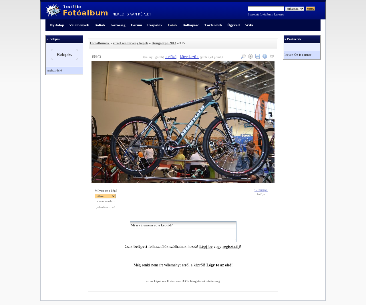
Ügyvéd (233, 25)
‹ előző (170, 57)
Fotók (172, 25)
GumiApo (261, 190)
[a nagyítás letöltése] (257, 57)
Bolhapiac (190, 25)
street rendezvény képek (130, 43)
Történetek (213, 25)
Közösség (118, 25)
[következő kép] (183, 182)
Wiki (249, 25)
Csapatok (154, 25)
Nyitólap (57, 25)
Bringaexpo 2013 (164, 43)
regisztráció (54, 70)
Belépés (64, 54)
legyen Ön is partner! (299, 54)
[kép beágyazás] (271, 57)
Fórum (136, 25)
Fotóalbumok (100, 43)
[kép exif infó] (264, 57)
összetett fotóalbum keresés (266, 14)
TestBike (98, 10)
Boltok (99, 25)
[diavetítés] (250, 57)
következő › (189, 57)
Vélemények (79, 25)
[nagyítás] (243, 57)
